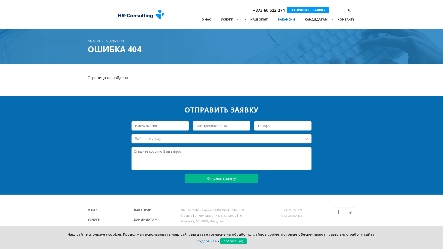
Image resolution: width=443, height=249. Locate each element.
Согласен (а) (233, 241)
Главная (94, 41)
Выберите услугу (148, 138)
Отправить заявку (307, 10)
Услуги (94, 219)
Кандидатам (145, 219)
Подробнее (206, 241)
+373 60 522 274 (269, 10)
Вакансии (142, 210)
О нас (92, 210)
